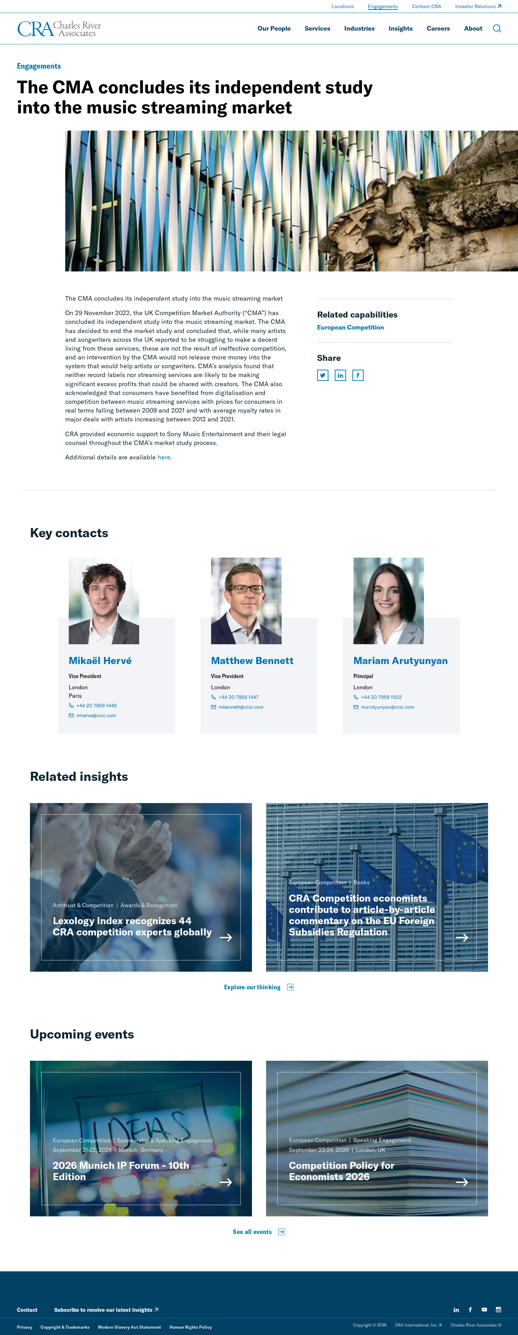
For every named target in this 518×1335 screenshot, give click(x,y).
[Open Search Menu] (497, 28)
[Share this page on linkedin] (340, 375)
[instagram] (498, 1309)
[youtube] (484, 1309)
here (164, 457)
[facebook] (470, 1309)
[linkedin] (456, 1309)
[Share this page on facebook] (358, 375)
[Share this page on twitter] (322, 375)
